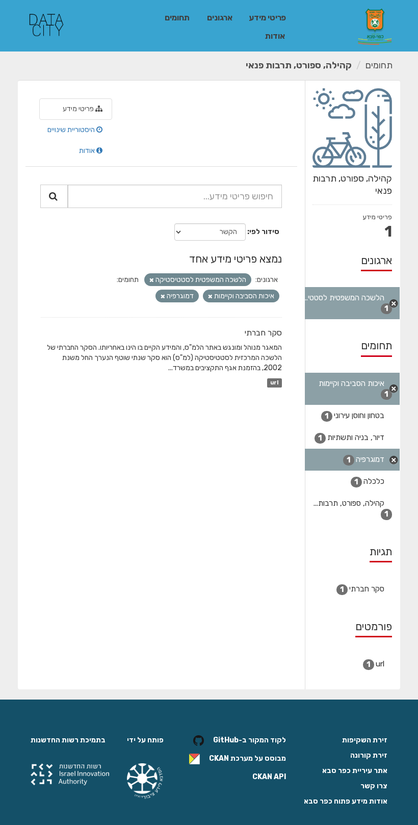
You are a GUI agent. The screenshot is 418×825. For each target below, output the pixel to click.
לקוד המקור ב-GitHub (249, 740)
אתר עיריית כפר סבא (354, 770)
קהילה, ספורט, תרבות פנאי (299, 65)
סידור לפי (264, 231)
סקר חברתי (263, 333)
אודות (275, 36)
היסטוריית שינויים (71, 129)
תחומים (177, 17)
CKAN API (269, 776)
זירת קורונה (368, 755)
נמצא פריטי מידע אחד (235, 258)
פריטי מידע (267, 17)
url (274, 382)
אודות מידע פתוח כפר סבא (345, 801)
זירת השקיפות (364, 740)
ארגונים (219, 17)
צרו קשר (373, 786)
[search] (54, 196)
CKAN (219, 758)
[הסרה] (151, 280)
